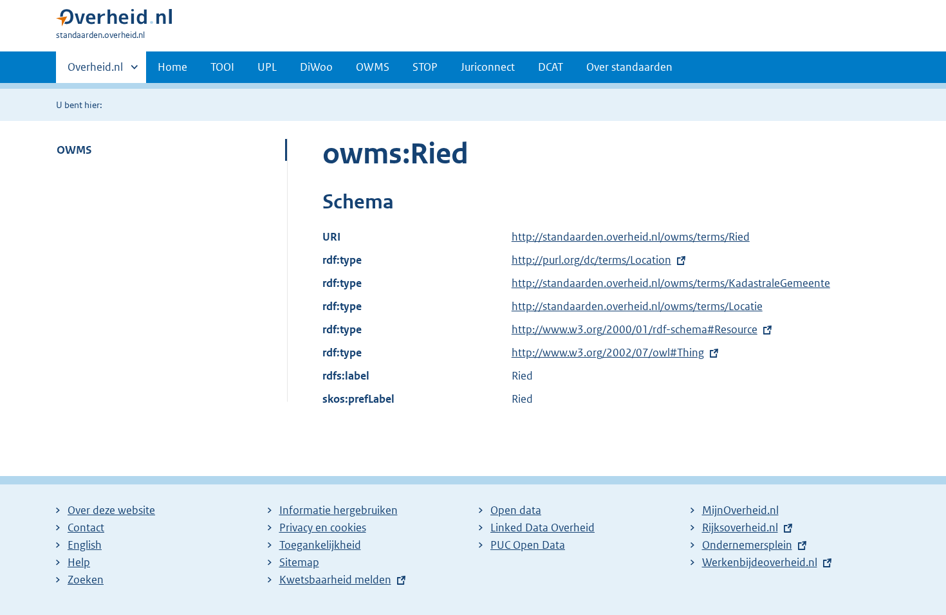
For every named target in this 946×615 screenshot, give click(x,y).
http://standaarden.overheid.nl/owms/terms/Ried (631, 237)
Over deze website (111, 510)
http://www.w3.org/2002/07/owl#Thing (608, 352)
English (85, 545)
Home (172, 67)
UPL (267, 67)
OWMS (372, 67)
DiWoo (316, 67)
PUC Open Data (527, 545)
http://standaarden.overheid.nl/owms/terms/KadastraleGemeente (671, 283)
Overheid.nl (95, 71)
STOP (425, 67)
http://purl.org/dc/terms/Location (591, 260)
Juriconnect (488, 67)
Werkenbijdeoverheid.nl (759, 562)
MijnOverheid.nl (740, 510)
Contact (86, 527)
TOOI (222, 67)
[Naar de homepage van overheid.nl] (114, 20)
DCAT (550, 67)
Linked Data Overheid (542, 527)
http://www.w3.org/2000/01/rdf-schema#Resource (634, 329)
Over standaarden (629, 67)
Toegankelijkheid (320, 545)
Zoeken (86, 580)
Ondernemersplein (747, 545)
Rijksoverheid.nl (740, 527)
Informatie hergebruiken (338, 510)
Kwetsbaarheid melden (335, 580)
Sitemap (299, 562)
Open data (515, 510)
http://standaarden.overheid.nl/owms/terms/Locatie (637, 306)
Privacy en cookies (322, 527)
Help (79, 562)
